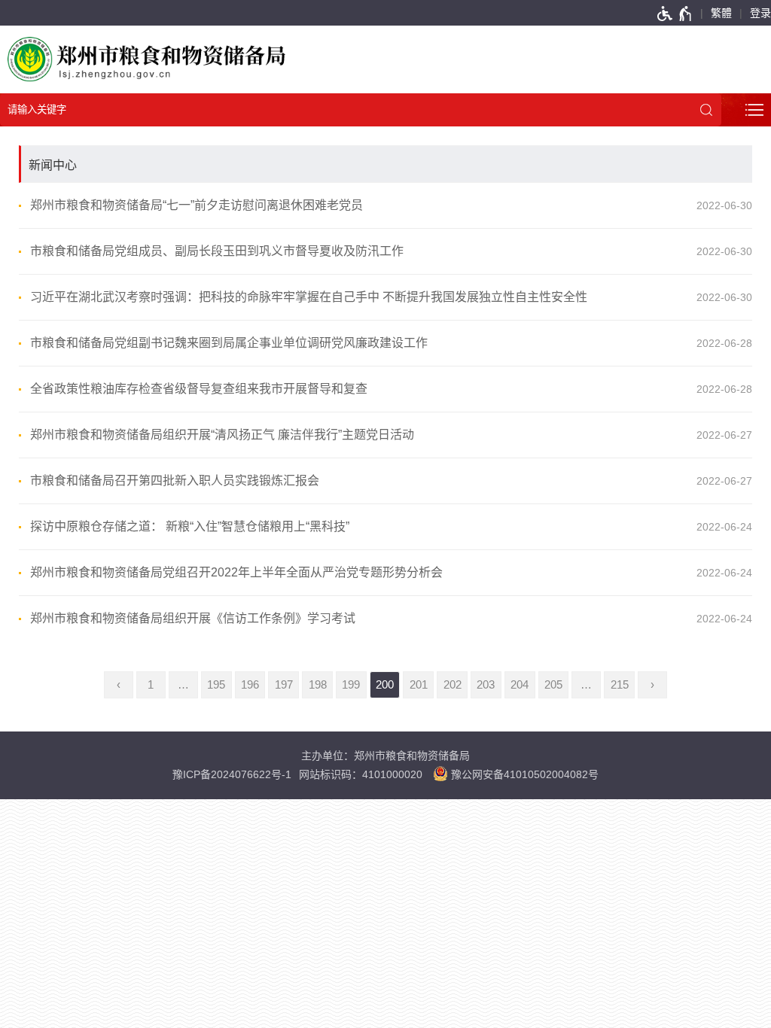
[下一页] (652, 684)
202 (452, 685)
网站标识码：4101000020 (360, 774)
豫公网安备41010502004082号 (523, 774)
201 (419, 685)
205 (553, 685)
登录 (760, 13)
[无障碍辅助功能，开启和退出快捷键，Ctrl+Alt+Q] (675, 13)
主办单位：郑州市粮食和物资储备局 (385, 756)
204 (519, 685)
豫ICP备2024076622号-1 (231, 774)
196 (250, 685)
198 (318, 685)
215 (620, 685)
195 (216, 685)
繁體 (721, 13)
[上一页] (118, 684)
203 (486, 685)
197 (284, 685)
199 (351, 685)
